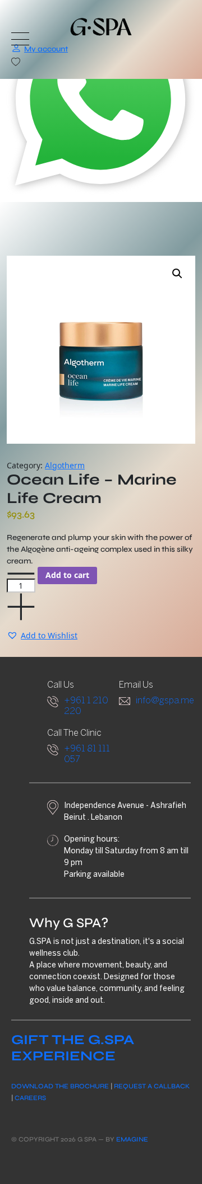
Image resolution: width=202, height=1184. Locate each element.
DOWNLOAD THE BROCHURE (60, 1086)
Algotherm (65, 465)
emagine (132, 1139)
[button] (177, 274)
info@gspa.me (165, 701)
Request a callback (152, 1086)
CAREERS (30, 1098)
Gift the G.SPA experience (72, 1047)
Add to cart (67, 575)
